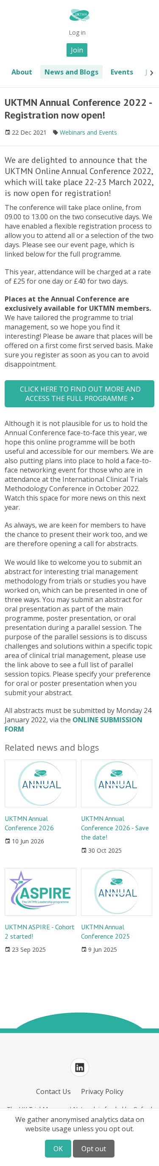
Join (77, 50)
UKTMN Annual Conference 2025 (105, 931)
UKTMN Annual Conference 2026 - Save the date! (115, 827)
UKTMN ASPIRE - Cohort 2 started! (40, 931)
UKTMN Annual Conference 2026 (29, 823)
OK (58, 1148)
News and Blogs (71, 72)
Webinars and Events (88, 132)
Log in (77, 32)
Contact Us (53, 1091)
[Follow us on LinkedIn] (80, 1067)
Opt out (93, 1148)
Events (122, 72)
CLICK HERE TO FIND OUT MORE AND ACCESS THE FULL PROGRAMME (80, 393)
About (21, 72)
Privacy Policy (102, 1091)
